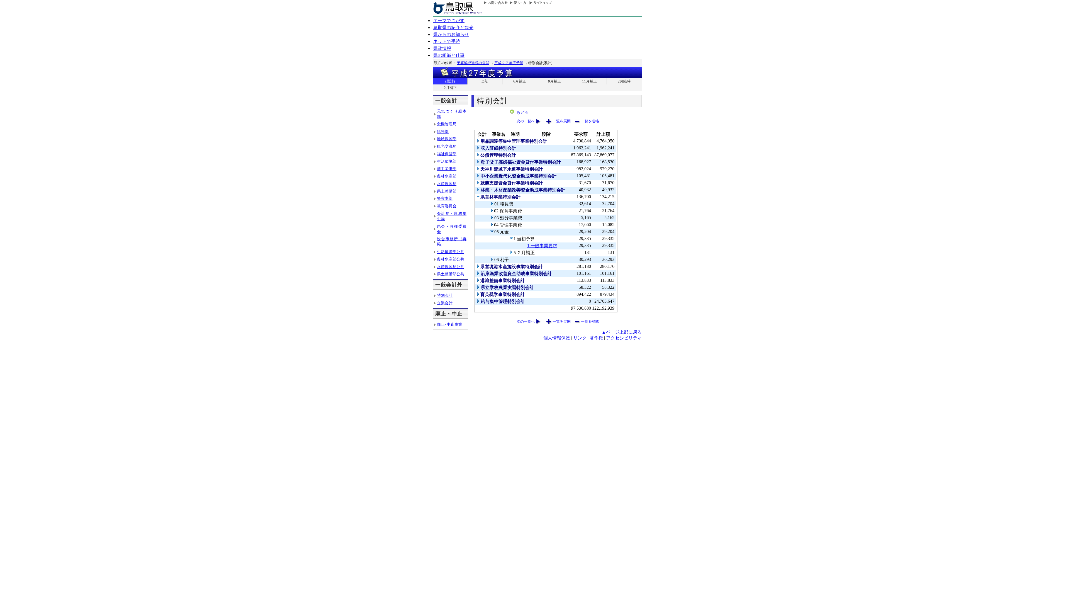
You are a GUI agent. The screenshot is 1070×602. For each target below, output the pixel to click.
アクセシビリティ (624, 338)
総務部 (443, 131)
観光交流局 (446, 146)
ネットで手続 (446, 41)
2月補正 (450, 88)
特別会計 (445, 295)
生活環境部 (446, 161)
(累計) (450, 81)
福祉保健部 (446, 154)
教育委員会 (446, 206)
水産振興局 (446, 183)
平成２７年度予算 (508, 63)
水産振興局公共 (450, 266)
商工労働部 (446, 168)
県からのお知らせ (451, 34)
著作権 (596, 338)
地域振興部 (446, 139)
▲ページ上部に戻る (622, 332)
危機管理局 (446, 124)
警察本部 (445, 198)
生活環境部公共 (450, 251)
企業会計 (445, 303)
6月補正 (519, 81)
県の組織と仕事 (449, 55)
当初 (484, 81)
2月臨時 (624, 81)
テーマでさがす (449, 20)
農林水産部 (446, 176)
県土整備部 (446, 191)
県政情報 (442, 48)
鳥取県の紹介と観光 (453, 27)
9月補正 (554, 81)
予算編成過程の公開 (473, 63)
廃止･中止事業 (449, 324)
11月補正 (589, 81)
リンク (580, 338)
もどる (522, 112)
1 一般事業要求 (542, 245)
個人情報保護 (556, 338)
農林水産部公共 (450, 259)
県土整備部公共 (450, 274)
